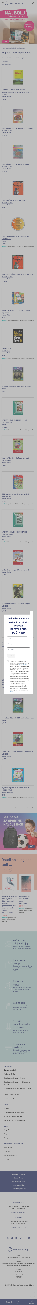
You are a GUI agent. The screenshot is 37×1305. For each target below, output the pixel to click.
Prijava (11, 656)
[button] (31, 613)
